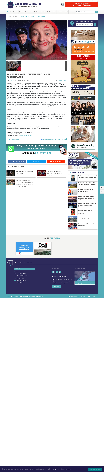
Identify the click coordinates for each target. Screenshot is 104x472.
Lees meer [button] (68, 469)
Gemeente (30, 11)
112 (10, 11)
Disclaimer (83, 296)
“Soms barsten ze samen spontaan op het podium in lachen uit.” (54, 173)
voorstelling (11, 139)
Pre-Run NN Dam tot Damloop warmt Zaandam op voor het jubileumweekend (86, 198)
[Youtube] (56, 272)
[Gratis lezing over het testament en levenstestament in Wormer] (73, 178)
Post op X (37, 161)
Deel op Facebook (18, 161)
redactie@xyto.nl (21, 280)
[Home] (8, 12)
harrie (18, 139)
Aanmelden (56, 286)
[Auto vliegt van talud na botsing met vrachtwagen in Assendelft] (73, 185)
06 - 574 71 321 (43, 153)
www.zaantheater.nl (26, 135)
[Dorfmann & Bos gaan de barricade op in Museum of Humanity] (73, 212)
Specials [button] (43, 11)
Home (9, 16)
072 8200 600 (20, 278)
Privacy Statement (91, 296)
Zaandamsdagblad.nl (28, 4)
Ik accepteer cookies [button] (95, 469)
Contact (66, 11)
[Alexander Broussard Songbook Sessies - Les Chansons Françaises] (73, 205)
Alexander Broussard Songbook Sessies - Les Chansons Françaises (87, 205)
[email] (102, 192)
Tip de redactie (57, 161)
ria (16, 139)
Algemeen (15, 11)
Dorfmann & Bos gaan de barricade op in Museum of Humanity (85, 211)
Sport (48, 11)
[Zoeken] (96, 12)
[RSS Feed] (60, 272)
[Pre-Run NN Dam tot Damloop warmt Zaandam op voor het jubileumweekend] (73, 199)
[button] (7, 66)
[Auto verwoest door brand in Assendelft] (73, 226)
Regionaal (36, 11)
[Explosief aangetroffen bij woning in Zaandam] (73, 192)
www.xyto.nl (20, 282)
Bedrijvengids (22, 11)
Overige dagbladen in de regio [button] (83, 283)
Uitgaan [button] (53, 11)
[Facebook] (53, 272)
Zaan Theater (63, 80)
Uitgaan (15, 16)
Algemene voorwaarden (73, 296)
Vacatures (59, 11)
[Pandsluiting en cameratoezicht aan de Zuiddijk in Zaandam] (73, 219)
